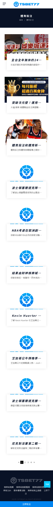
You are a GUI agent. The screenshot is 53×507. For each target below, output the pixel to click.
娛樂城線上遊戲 (34, 490)
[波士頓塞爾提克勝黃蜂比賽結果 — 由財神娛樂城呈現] (26, 393)
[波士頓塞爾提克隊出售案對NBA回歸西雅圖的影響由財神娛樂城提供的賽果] (26, 180)
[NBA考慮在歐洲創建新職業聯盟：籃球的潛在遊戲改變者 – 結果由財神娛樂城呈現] (26, 223)
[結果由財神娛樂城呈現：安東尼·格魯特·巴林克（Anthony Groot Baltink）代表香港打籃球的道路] (26, 265)
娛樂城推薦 (9, 487)
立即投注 (26, 504)
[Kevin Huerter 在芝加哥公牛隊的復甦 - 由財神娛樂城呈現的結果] (26, 308)
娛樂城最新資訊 (39, 487)
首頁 (21, 20)
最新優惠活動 (19, 490)
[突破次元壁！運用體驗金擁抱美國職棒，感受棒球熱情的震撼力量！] (26, 95)
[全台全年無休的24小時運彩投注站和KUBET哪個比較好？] (26, 52)
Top (47, 484)
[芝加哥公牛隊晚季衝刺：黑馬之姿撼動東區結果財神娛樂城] (26, 350)
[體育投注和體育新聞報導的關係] (26, 137)
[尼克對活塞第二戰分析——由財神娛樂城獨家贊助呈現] (26, 436)
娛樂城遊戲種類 (23, 487)
